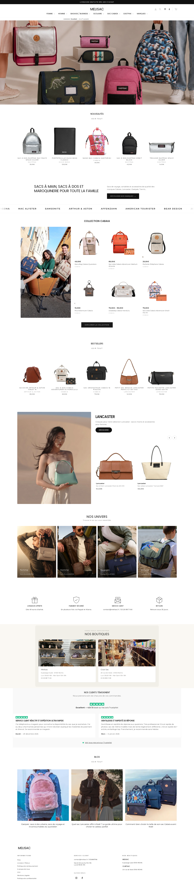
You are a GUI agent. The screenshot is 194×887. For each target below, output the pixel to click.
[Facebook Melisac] (169, 9)
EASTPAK (127, 13)
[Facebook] (82, 878)
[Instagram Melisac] (165, 9)
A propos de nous (23, 869)
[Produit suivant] (174, 438)
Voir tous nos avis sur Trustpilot (98, 743)
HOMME (61, 13)
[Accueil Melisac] (93, 848)
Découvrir (104, 430)
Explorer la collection (97, 325)
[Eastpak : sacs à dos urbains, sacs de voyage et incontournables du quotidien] (43, 795)
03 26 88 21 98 (106, 678)
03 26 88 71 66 (126, 609)
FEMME (49, 13)
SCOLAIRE (97, 13)
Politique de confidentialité (26, 878)
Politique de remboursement (27, 866)
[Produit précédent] (169, 438)
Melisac (97, 9)
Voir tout (97, 119)
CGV (18, 872)
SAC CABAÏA (112, 13)
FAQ (18, 860)
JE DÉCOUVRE (97, 72)
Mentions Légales (23, 875)
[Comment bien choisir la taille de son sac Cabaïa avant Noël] (151, 795)
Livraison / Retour (23, 863)
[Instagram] (76, 878)
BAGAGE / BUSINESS (79, 13)
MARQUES (141, 13)
